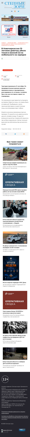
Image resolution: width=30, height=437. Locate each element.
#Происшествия (8, 70)
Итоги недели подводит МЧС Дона (14, 282)
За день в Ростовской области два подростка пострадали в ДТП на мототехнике (14, 337)
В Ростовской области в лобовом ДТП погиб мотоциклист (14, 362)
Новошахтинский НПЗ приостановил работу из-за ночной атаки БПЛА (15, 190)
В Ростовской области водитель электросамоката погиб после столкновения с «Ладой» (13, 221)
